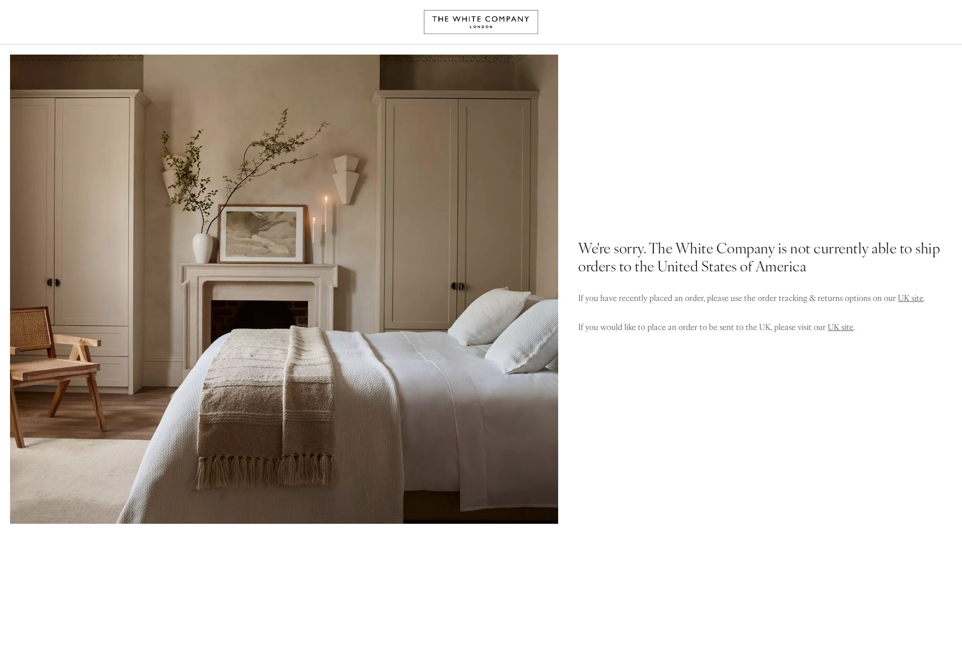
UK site (910, 297)
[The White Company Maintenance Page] (481, 22)
